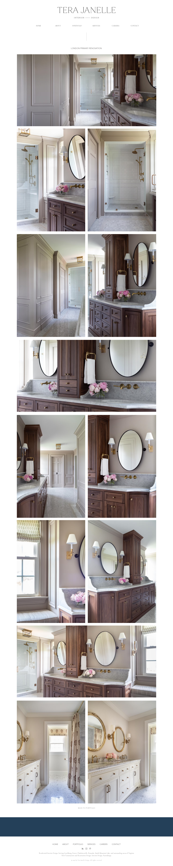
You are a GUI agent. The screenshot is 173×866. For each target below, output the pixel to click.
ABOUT (65, 844)
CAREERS (104, 844)
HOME (55, 844)
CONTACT (116, 844)
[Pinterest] (90, 848)
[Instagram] (86, 848)
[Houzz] (82, 848)
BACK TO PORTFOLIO (86, 808)
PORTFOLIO (78, 844)
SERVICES (91, 844)
